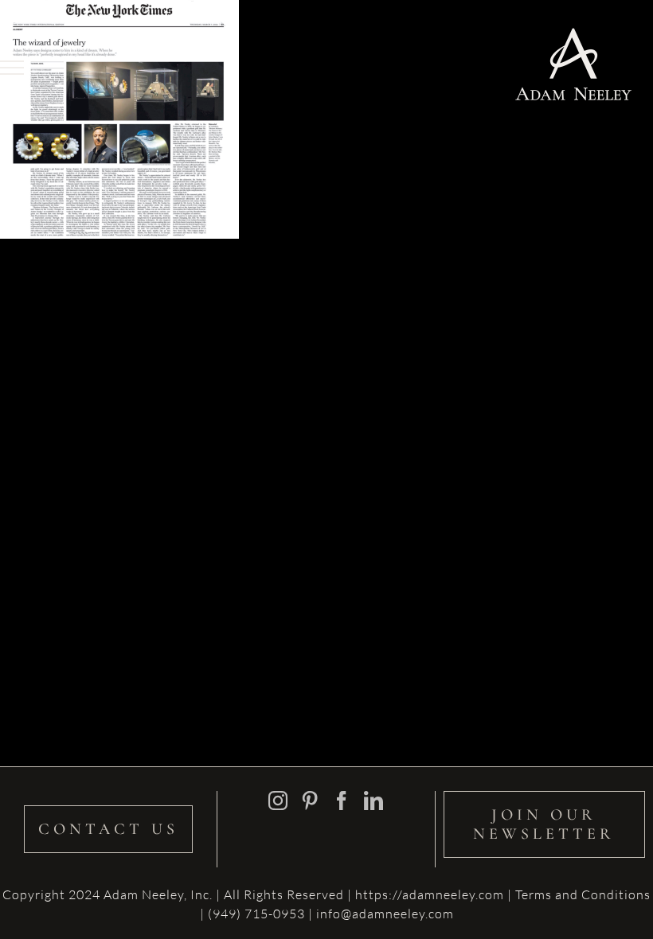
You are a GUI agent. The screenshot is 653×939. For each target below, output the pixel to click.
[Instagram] (278, 800)
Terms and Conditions (583, 894)
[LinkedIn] (374, 800)
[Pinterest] (310, 800)
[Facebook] (342, 800)
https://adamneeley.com (429, 894)
